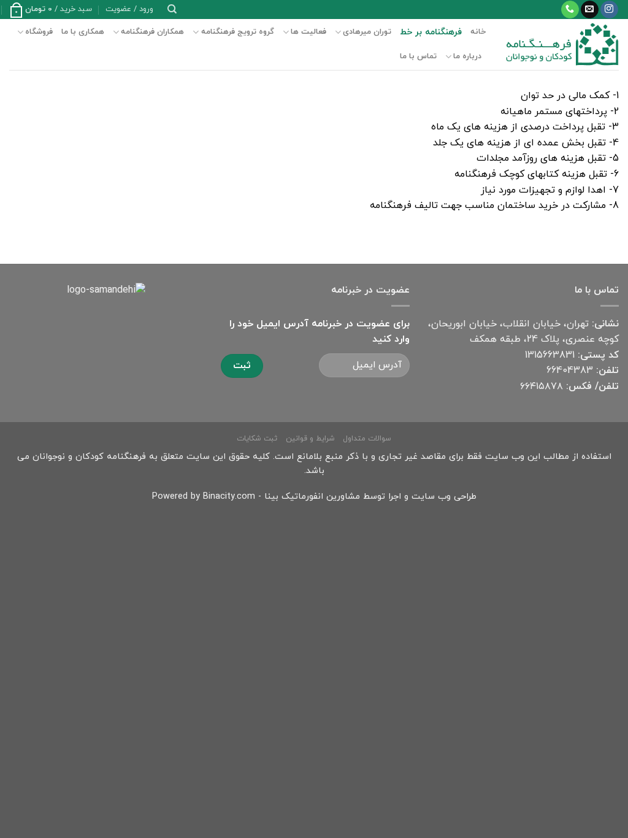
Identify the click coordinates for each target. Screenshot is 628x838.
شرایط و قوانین (310, 438)
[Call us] (570, 10)
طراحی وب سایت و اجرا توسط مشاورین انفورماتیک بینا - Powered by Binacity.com (314, 496)
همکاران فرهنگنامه (152, 31)
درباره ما (467, 56)
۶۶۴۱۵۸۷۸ (541, 386)
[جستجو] (172, 9)
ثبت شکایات (257, 438)
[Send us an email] (590, 10)
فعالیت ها (308, 31)
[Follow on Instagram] (609, 10)
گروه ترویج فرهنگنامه (237, 31)
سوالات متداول (367, 438)
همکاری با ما (82, 31)
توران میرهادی (367, 31)
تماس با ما (418, 56)
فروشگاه (39, 31)
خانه (478, 31)
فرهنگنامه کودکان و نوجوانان (89, 456)
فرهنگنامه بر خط (431, 32)
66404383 (569, 370)
